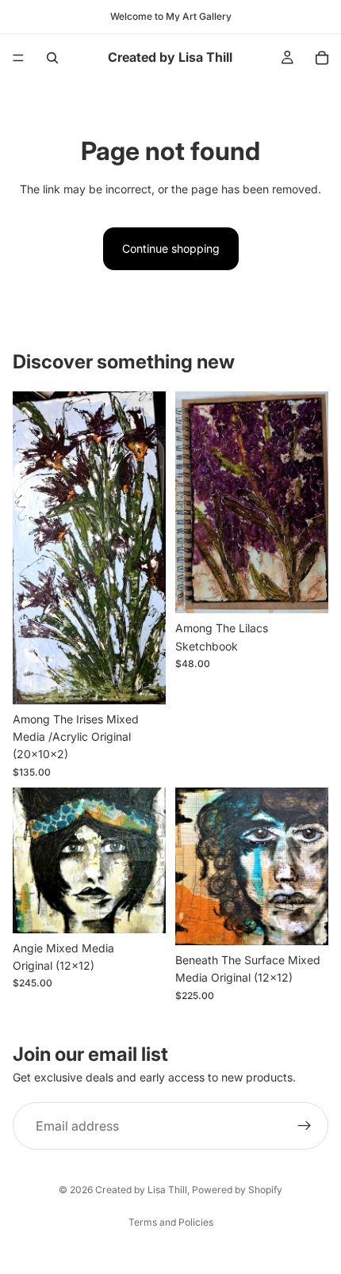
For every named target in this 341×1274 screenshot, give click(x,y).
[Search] (52, 57)
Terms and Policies (170, 1222)
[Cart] (322, 57)
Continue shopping (171, 248)
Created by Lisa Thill (141, 1190)
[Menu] (18, 58)
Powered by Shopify (237, 1190)
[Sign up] (304, 1125)
